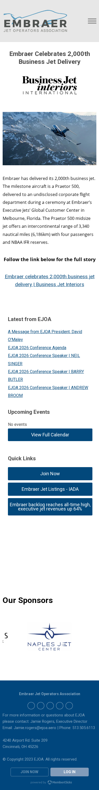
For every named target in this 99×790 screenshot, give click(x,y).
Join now (29, 772)
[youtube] (59, 705)
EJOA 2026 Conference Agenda (37, 347)
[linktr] (69, 705)
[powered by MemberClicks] (49, 783)
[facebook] (40, 705)
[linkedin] (50, 705)
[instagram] (31, 705)
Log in (70, 772)
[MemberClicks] (35, 21)
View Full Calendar (50, 434)
